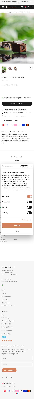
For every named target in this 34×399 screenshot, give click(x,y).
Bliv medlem (9, 370)
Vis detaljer (25, 220)
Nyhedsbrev (5, 303)
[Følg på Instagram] (7, 377)
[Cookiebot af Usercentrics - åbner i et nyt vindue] (21, 166)
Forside (3, 12)
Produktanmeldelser (8, 306)
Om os (4, 293)
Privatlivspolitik (6, 324)
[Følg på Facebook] (2, 377)
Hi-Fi (8, 12)
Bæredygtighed (7, 327)
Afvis (17, 231)
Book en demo (6, 297)
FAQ (3, 315)
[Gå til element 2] (9, 68)
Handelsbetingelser (8, 321)
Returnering (5, 318)
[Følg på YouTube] (12, 377)
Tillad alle (17, 225)
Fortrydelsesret (7, 330)
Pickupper (22, 12)
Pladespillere (15, 12)
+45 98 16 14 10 (6, 279)
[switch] (29, 202)
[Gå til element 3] (15, 68)
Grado (28, 12)
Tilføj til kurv (17, 104)
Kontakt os (5, 300)
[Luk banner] (31, 166)
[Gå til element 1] (4, 69)
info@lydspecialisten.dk (9, 281)
